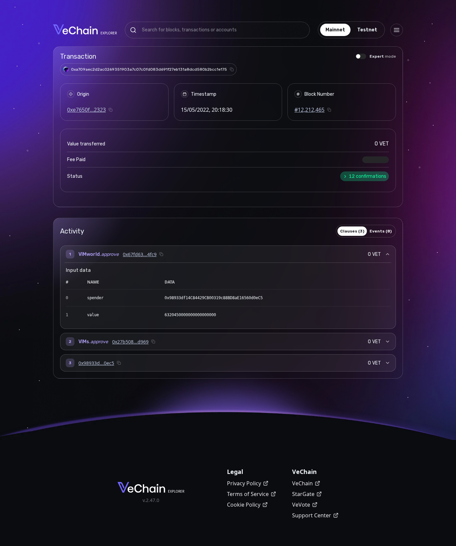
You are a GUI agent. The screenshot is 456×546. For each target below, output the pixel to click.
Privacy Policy (244, 483)
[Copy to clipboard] (232, 69)
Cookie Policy (243, 504)
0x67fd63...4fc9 (140, 254)
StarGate (303, 494)
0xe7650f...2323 (86, 109)
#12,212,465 (309, 109)
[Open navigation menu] (396, 30)
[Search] (133, 30)
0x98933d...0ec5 (96, 363)
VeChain (302, 483)
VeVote (301, 504)
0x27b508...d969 (130, 342)
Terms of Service (248, 494)
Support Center (311, 515)
